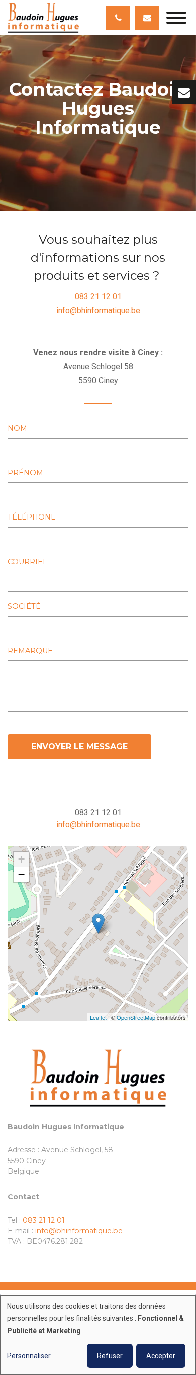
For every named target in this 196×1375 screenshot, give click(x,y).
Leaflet (98, 1017)
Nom (17, 428)
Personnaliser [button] (29, 1356)
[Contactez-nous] (184, 92)
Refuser (110, 1356)
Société (24, 606)
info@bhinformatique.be (98, 310)
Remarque (30, 650)
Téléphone (32, 517)
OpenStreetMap (136, 1017)
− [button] (21, 874)
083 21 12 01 (98, 296)
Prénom (25, 472)
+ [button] (21, 859)
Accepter (160, 1356)
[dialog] (98, 1335)
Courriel (27, 561)
